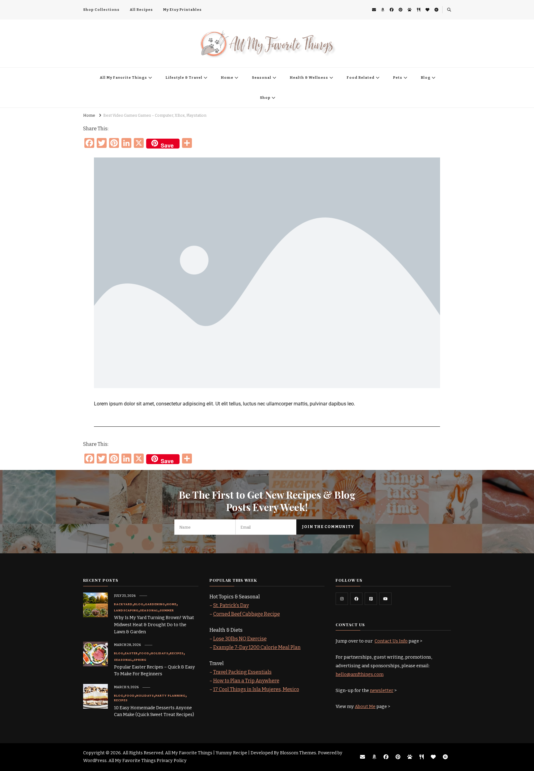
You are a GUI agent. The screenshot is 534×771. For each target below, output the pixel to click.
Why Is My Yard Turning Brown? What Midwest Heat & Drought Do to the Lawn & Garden (154, 625)
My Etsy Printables (182, 9)
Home (227, 77)
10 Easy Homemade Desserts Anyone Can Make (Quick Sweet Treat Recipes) (154, 711)
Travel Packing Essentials (242, 672)
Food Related (361, 77)
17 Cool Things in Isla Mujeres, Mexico (256, 689)
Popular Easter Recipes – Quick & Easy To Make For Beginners (154, 670)
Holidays (159, 653)
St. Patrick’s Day (231, 605)
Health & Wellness (309, 77)
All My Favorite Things (123, 77)
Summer (167, 610)
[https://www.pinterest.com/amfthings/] (371, 599)
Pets (397, 77)
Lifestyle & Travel (184, 77)
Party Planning (170, 696)
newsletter (381, 690)
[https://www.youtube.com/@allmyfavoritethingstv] (385, 599)
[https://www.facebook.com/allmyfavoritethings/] (356, 599)
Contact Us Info (391, 641)
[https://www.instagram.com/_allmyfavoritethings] (342, 599)
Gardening (155, 604)
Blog (425, 77)
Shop (265, 97)
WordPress (95, 760)
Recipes (177, 653)
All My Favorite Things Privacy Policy (147, 760)
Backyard (123, 604)
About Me (365, 706)
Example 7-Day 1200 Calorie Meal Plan (257, 647)
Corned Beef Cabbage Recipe (246, 614)
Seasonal (261, 77)
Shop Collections (101, 9)
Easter (131, 653)
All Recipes (141, 9)
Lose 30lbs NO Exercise (240, 639)
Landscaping (126, 610)
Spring (140, 660)
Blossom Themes (298, 753)
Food (144, 653)
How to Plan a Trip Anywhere (246, 681)
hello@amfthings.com (360, 674)
